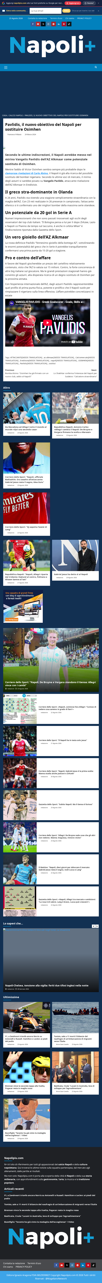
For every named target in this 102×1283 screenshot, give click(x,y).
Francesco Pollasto (14, 134)
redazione (10, 433)
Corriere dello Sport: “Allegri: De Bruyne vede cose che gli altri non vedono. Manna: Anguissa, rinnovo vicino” (67, 836)
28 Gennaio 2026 (23, 989)
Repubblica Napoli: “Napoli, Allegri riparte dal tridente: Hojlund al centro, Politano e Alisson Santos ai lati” (26, 577)
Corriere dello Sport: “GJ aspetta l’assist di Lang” (26, 528)
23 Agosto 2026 (22, 433)
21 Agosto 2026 (22, 583)
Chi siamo (69, 18)
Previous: (26, 373)
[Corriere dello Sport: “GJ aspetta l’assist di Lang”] (26, 508)
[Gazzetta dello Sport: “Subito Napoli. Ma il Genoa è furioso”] (20, 805)
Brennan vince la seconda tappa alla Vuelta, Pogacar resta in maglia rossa (25, 1087)
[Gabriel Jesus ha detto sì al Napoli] (75, 555)
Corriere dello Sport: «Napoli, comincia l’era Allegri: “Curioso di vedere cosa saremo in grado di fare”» (67, 708)
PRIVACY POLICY (84, 18)
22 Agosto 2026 (22, 533)
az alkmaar (49, 357)
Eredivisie (24, 360)
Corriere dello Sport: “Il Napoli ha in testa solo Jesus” (63, 740)
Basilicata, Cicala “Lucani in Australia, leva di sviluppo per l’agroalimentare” (74, 1087)
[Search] (95, 67)
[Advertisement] (51, 91)
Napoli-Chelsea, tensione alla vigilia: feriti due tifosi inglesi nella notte (46, 985)
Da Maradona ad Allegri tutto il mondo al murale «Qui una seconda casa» (26, 428)
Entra (66, 11)
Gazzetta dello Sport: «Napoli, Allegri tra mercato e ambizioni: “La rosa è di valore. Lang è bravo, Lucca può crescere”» (67, 900)
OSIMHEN (82, 360)
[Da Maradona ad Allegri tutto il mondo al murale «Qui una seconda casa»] (26, 408)
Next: (75, 373)
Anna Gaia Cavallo (62, 1044)
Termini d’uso (56, 18)
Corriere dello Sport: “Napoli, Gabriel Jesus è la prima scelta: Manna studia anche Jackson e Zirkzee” (66, 772)
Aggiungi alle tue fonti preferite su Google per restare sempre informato (43, 3)
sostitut (52, 363)
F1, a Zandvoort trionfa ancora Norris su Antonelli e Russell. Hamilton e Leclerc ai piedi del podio (26, 1038)
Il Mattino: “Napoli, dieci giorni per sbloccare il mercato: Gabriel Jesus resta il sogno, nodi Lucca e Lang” (64, 868)
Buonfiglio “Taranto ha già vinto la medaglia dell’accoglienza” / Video (25, 1134)
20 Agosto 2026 (71, 577)
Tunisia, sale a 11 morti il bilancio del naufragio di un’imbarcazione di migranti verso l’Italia (73, 1038)
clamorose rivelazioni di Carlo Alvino (26, 173)
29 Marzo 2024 (30, 134)
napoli (53, 360)
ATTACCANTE (16, 357)
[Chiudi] (98, 3)
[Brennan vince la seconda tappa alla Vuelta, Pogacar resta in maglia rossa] (26, 1067)
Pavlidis (23, 363)
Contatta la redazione (37, 18)
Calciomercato (82, 357)
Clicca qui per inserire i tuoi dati (83, 11)
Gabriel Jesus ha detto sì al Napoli (71, 574)
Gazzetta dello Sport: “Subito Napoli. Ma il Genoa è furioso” (66, 804)
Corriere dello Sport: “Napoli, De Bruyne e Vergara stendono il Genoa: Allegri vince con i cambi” (50, 684)
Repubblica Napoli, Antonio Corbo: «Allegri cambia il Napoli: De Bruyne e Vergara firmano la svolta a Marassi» (73, 429)
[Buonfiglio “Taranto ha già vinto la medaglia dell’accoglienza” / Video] (26, 1114)
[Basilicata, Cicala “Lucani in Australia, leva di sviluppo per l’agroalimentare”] (75, 1067)
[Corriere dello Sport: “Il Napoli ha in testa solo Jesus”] (20, 741)
